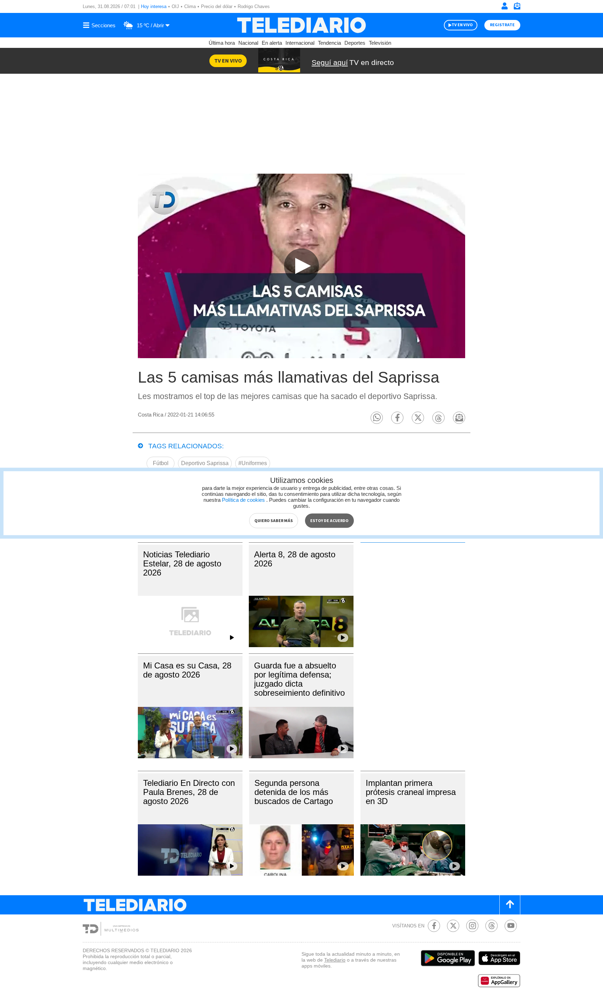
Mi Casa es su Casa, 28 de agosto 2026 (187, 670)
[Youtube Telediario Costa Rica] (511, 926)
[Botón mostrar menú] (100, 25)
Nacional (248, 43)
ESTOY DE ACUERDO (329, 520)
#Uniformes (252, 463)
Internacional (299, 43)
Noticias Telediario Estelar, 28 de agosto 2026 (182, 563)
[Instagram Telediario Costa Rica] (472, 926)
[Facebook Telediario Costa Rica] (434, 926)
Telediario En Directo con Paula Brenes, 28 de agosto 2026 (189, 792)
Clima (190, 6)
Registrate (502, 25)
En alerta (272, 43)
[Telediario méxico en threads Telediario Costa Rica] (491, 926)
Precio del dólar (216, 6)
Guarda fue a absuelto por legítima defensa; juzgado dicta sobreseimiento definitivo (299, 679)
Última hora (222, 43)
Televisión (380, 43)
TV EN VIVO (462, 25)
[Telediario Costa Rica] (301, 25)
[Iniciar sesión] (504, 5)
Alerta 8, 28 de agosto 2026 (294, 559)
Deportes (354, 43)
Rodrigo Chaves (254, 6)
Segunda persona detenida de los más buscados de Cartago (293, 792)
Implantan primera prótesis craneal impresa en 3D (411, 792)
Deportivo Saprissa (205, 463)
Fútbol (161, 463)
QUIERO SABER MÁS (273, 520)
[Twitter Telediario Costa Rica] (453, 926)
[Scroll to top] (509, 904)
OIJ (175, 6)
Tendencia (329, 43)
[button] (376, 418)
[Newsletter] (516, 7)
